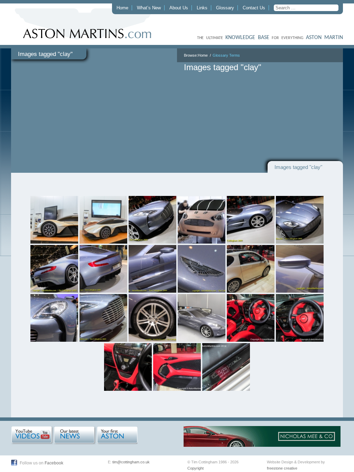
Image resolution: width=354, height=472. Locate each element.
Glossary (225, 7)
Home (122, 7)
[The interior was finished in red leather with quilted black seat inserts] (250, 318)
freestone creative (282, 468)
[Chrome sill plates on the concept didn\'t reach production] (226, 367)
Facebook (54, 463)
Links (202, 7)
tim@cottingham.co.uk (131, 462)
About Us (178, 7)
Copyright (195, 468)
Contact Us (254, 7)
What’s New (149, 7)
